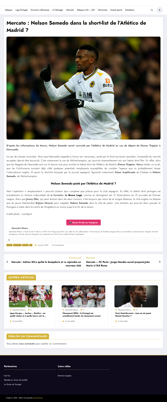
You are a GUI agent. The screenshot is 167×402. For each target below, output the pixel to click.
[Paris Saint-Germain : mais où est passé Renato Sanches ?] (136, 296)
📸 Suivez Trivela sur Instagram (83, 222)
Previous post (75, 258)
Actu (30, 245)
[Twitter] (9, 240)
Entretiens (129, 10)
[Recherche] (152, 10)
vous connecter (27, 343)
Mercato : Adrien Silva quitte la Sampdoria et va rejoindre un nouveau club (46, 263)
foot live (7, 375)
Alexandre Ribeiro (19, 310)
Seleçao (8, 10)
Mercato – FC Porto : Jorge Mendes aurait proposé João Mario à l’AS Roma (118, 263)
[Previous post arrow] (7, 262)
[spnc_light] (160, 10)
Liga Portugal (22, 10)
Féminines (102, 10)
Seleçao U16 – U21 (86, 10)
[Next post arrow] (160, 262)
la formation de (66, 195)
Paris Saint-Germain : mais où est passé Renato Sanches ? (133, 314)
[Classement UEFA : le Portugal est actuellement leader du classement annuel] (83, 296)
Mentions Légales (64, 375)
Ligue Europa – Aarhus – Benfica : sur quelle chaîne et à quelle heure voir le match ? (28, 314)
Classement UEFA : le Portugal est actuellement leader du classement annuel (81, 314)
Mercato (70, 10)
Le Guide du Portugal (12, 384)
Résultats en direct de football (15, 380)
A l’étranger (57, 10)
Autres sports (116, 10)
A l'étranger (17, 245)
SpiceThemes (38, 398)
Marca (139, 164)
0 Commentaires (58, 245)
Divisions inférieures (40, 10)
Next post (90, 258)
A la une (25, 245)
